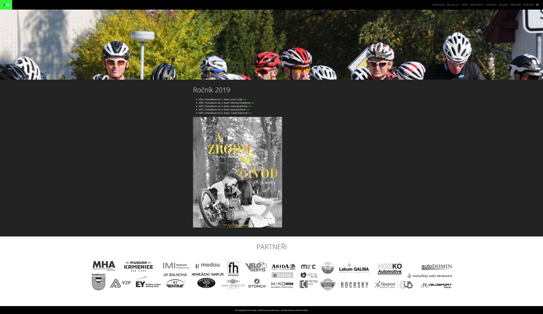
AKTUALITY (453, 4)
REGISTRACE (476, 4)
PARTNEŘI (515, 4)
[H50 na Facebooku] (537, 5)
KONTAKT (528, 4)
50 (6, 5)
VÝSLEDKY (491, 4)
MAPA (465, 4)
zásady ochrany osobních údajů (294, 310)
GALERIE (503, 4)
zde (244, 99)
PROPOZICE (438, 4)
